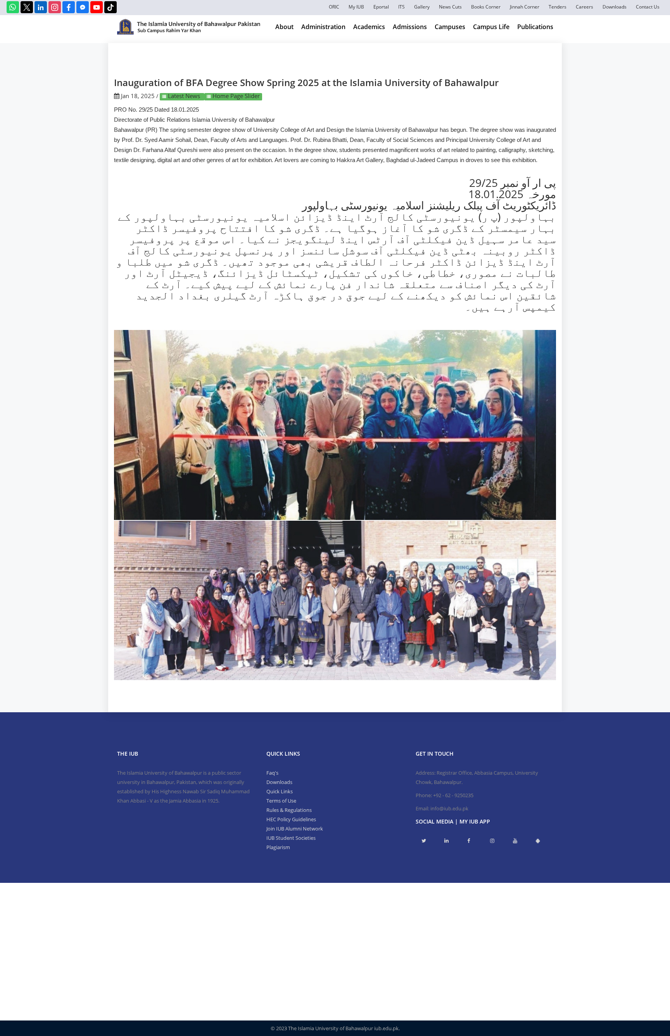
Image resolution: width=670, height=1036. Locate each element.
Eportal (381, 6)
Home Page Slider (235, 96)
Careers (584, 6)
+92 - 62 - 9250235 (453, 795)
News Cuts (450, 6)
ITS (401, 6)
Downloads (615, 6)
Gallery (422, 6)
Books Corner (486, 6)
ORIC (334, 6)
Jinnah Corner (524, 6)
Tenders (557, 6)
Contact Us (648, 6)
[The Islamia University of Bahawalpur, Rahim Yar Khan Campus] (189, 27)
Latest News (184, 96)
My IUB (356, 6)
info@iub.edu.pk (449, 808)
